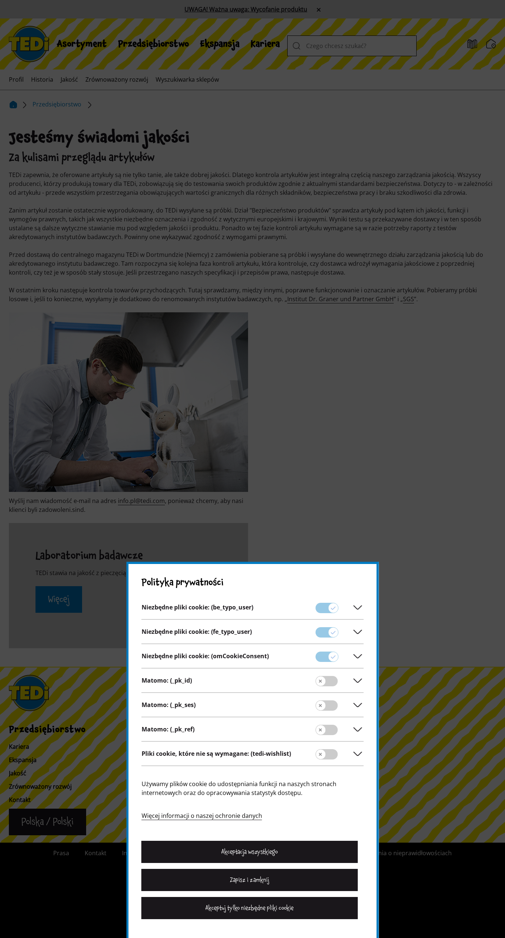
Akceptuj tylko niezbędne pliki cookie (250, 908)
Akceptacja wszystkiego (249, 852)
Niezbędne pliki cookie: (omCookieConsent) (205, 656)
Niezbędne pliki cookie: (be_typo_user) (197, 607)
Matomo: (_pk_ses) (169, 705)
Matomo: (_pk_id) (167, 680)
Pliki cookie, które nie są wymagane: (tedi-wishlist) (216, 754)
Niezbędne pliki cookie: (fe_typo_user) (197, 632)
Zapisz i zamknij (249, 880)
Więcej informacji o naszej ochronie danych (202, 816)
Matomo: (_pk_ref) (168, 729)
